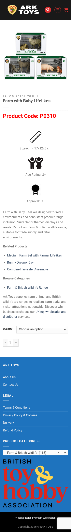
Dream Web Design (45, 517)
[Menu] (57, 10)
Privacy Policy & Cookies (20, 415)
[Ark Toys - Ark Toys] (23, 10)
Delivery (8, 423)
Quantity (7, 329)
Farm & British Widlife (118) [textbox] (33, 453)
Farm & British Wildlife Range (27, 287)
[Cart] (66, 9)
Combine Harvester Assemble (27, 269)
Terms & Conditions (16, 407)
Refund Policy (12, 430)
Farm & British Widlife (21, 96)
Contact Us (10, 384)
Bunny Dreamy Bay (20, 262)
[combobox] (35, 452)
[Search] (48, 10)
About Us (9, 377)
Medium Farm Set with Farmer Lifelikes (34, 255)
